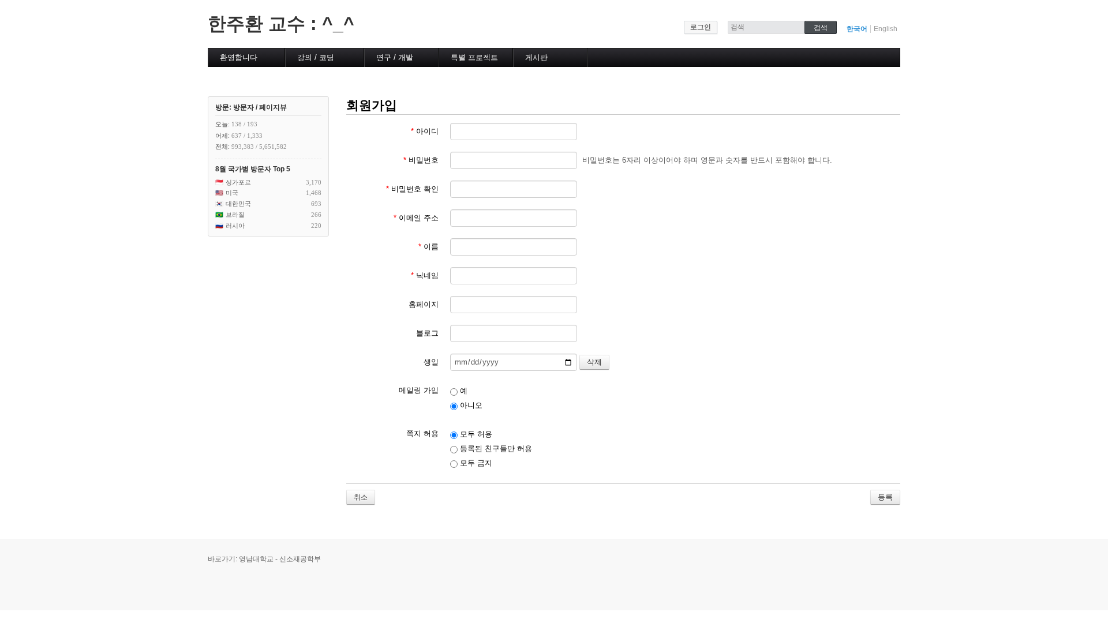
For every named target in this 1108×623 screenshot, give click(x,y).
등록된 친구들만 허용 (495, 448)
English (885, 29)
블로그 (427, 333)
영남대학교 (256, 559)
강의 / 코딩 (315, 57)
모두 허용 (475, 434)
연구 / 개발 (394, 57)
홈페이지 (424, 304)
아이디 (425, 131)
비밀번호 (421, 160)
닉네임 (425, 275)
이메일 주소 (416, 217)
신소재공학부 (300, 559)
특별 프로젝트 (474, 57)
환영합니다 (238, 57)
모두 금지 (475, 463)
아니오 (470, 405)
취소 (361, 497)
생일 (431, 362)
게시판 (536, 57)
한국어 (857, 29)
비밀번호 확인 (412, 189)
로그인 (700, 27)
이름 (428, 246)
